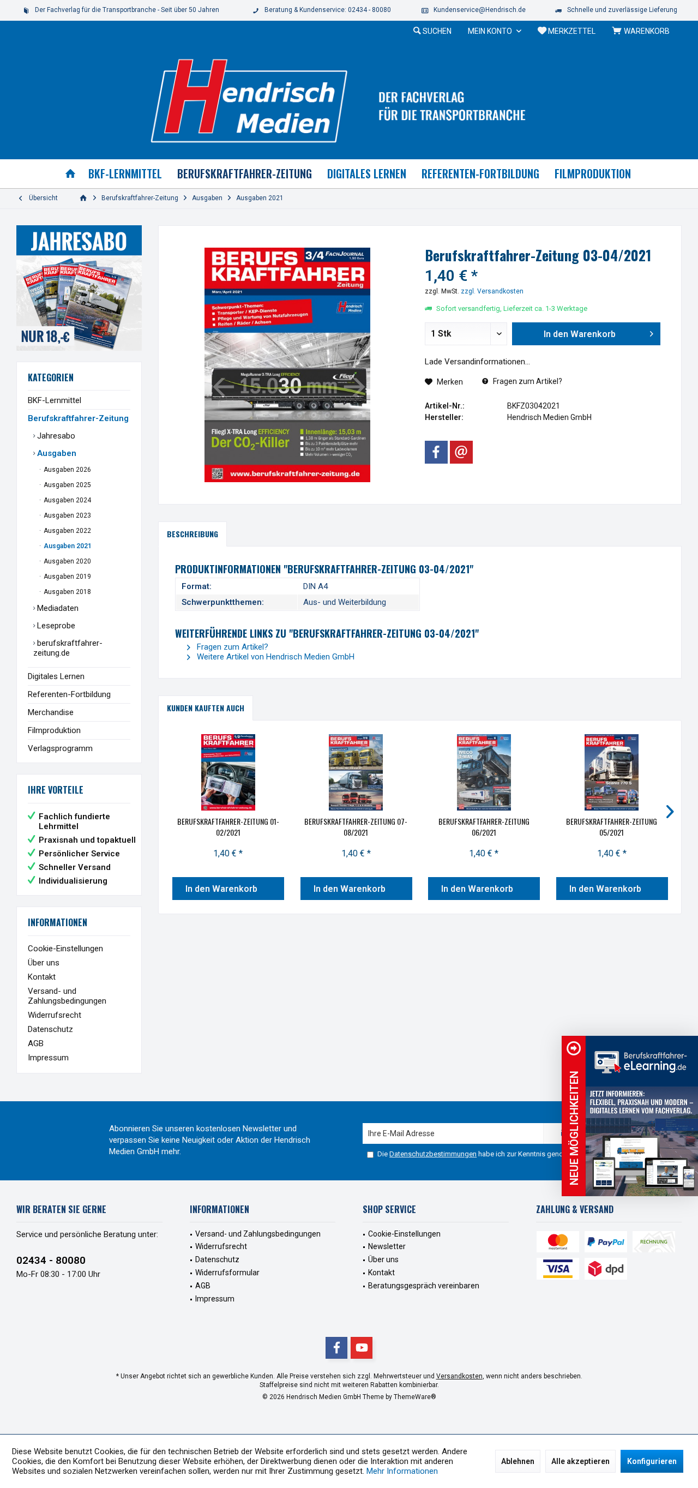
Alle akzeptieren (580, 1461)
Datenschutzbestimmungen (433, 1154)
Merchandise (51, 712)
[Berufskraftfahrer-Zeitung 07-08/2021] (356, 772)
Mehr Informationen (402, 1471)
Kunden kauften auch (205, 707)
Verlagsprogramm (60, 748)
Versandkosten (459, 1376)
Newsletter (387, 1246)
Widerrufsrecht (54, 1015)
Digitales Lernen (56, 676)
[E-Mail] (461, 452)
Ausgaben (55, 453)
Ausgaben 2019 (66, 576)
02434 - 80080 (51, 1260)
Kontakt (42, 977)
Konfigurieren (652, 1461)
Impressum (48, 1058)
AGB (36, 1043)
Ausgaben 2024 (66, 500)
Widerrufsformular (227, 1272)
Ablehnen (517, 1461)
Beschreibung (192, 533)
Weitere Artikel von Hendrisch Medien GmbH (274, 657)
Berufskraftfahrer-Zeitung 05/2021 (611, 827)
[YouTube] (361, 1348)
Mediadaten (57, 608)
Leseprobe (55, 626)
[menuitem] (643, 31)
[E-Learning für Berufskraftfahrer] (642, 1116)
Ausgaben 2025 (66, 485)
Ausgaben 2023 (66, 515)
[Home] (70, 173)
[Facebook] (436, 452)
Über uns (43, 963)
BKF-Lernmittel (54, 400)
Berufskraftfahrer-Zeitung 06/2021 (483, 827)
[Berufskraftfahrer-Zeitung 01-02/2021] (228, 772)
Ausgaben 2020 (66, 561)
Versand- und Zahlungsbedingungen (67, 996)
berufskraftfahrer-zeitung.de (68, 648)
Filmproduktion (54, 730)
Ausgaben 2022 (66, 531)
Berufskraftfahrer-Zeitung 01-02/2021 (228, 827)
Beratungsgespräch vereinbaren (423, 1285)
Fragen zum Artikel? (526, 381)
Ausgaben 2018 (66, 592)
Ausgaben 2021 (67, 546)
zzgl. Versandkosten (492, 291)
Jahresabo (55, 436)
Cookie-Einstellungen (65, 948)
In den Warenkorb (221, 889)
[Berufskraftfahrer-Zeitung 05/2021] (612, 772)
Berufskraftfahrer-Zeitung (78, 418)
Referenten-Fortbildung (69, 694)
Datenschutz (50, 1029)
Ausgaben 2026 (66, 469)
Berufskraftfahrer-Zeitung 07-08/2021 (355, 827)
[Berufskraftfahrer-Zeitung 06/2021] (484, 772)
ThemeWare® (415, 1397)
